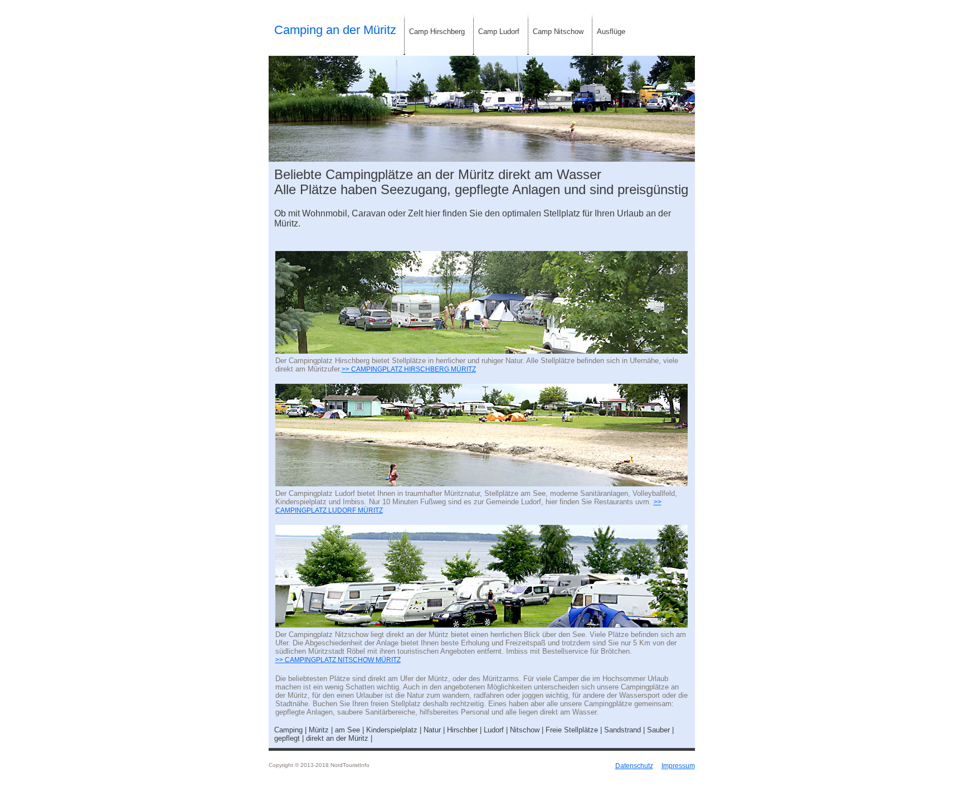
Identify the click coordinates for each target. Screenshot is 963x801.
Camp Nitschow (558, 32)
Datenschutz (634, 766)
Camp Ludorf (498, 32)
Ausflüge (611, 32)
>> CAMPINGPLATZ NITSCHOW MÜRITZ (338, 660)
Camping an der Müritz (335, 30)
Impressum (678, 766)
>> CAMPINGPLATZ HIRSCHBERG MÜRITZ (409, 369)
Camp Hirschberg (437, 32)
